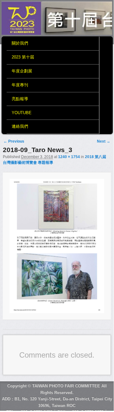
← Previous (13, 141)
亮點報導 (20, 98)
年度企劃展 (22, 71)
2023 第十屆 (23, 57)
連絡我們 (20, 126)
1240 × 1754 (69, 157)
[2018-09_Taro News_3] (56, 246)
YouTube (22, 112)
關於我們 (20, 43)
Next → (103, 141)
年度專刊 (20, 85)
